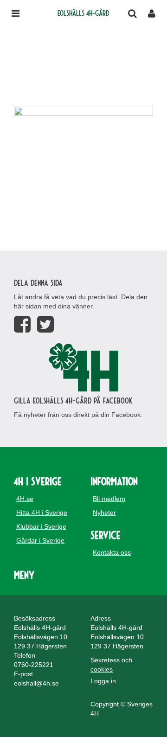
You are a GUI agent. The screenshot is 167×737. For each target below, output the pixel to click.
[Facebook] (22, 324)
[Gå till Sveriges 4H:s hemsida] (83, 367)
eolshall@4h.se (36, 683)
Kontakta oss (112, 552)
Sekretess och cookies (111, 664)
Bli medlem (109, 498)
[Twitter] (45, 324)
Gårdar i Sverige (40, 540)
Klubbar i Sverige (41, 526)
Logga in (103, 681)
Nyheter (104, 512)
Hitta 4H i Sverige (41, 512)
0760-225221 (33, 664)
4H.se (24, 498)
